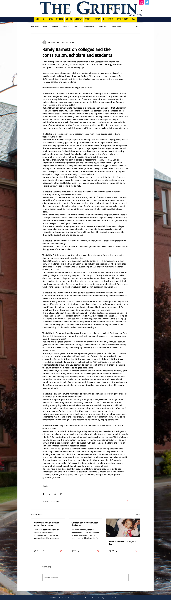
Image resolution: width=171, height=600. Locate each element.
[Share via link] (61, 494)
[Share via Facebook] (43, 494)
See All (138, 514)
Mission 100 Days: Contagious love (122, 542)
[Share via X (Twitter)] (49, 494)
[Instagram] (141, 2)
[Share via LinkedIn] (55, 494)
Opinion (66, 26)
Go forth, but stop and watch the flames (85, 523)
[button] (137, 26)
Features (55, 26)
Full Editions (116, 26)
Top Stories (103, 26)
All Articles (35, 26)
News (45, 26)
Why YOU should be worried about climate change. (46, 523)
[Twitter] (147, 2)
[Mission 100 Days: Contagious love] (123, 528)
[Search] (140, 9)
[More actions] (127, 42)
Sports (76, 26)
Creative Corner (88, 26)
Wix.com (117, 598)
